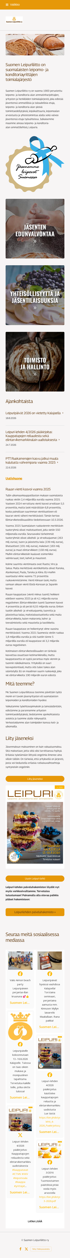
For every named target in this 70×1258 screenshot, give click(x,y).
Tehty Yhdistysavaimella (41, 1249)
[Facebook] (20, 1249)
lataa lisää (35, 1221)
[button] (20, 979)
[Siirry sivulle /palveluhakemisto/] (35, 912)
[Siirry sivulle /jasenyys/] (35, 229)
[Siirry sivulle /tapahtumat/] (35, 295)
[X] (26, 1249)
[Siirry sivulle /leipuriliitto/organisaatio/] (35, 362)
